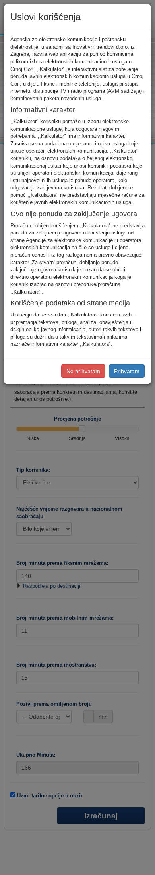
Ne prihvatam (83, 371)
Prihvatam (127, 371)
